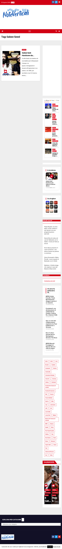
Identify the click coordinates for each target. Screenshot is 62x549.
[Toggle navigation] (29, 31)
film (46, 394)
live (51, 408)
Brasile (47, 364)
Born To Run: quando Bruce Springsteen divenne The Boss (51, 335)
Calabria (53, 364)
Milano (54, 415)
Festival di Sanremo (50, 390)
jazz (46, 404)
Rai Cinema (48, 437)
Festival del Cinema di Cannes (50, 386)
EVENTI (54, 127)
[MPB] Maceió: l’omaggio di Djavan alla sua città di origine (50, 346)
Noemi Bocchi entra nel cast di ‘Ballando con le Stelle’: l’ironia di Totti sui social (55, 123)
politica (47, 434)
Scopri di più (56, 546)
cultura (47, 382)
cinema (55, 368)
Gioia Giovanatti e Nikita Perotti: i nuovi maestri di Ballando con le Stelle (55, 144)
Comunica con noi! (49, 281)
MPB (46, 423)
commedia (47, 371)
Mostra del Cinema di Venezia (50, 419)
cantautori (47, 368)
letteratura (52, 404)
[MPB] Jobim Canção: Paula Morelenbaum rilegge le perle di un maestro (51, 300)
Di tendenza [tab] (56, 100)
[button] (56, 31)
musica (52, 423)
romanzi (53, 441)
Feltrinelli (54, 382)
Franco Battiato (48, 397)
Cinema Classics (47, 490)
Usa (46, 455)
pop (52, 434)
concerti (47, 378)
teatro (54, 444)
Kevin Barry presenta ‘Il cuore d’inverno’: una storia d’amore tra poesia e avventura (55, 134)
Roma (46, 441)
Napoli (46, 427)
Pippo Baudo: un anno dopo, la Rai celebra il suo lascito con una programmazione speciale (55, 109)
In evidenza (47, 492)
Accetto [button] (50, 546)
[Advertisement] (29, 22)
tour (46, 448)
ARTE (54, 114)
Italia (52, 401)
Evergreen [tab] (52, 100)
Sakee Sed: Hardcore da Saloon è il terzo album (50, 183)
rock (54, 437)
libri (46, 408)
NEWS (54, 104)
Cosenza (54, 378)
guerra (47, 401)
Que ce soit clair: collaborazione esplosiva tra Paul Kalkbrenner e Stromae (51, 324)
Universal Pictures (49, 451)
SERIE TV (54, 119)
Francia (52, 394)
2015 (51, 361)
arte (56, 361)
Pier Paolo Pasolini (49, 430)
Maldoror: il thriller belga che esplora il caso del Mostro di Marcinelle (55, 154)
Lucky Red (47, 415)
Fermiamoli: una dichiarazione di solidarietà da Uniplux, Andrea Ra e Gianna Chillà (51, 312)
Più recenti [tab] (47, 100)
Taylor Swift (48, 444)
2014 (46, 361)
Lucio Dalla (47, 411)
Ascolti (24, 49)
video (51, 455)
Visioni (46, 495)
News (52, 427)
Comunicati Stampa (49, 375)
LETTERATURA (55, 129)
